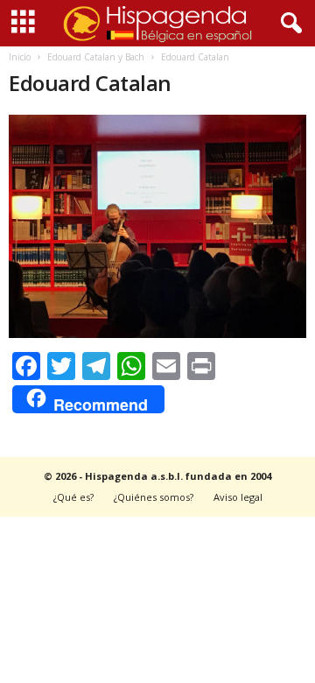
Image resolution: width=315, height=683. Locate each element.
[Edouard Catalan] (157, 226)
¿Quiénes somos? (153, 496)
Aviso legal (238, 496)
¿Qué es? (73, 496)
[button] (288, 23)
